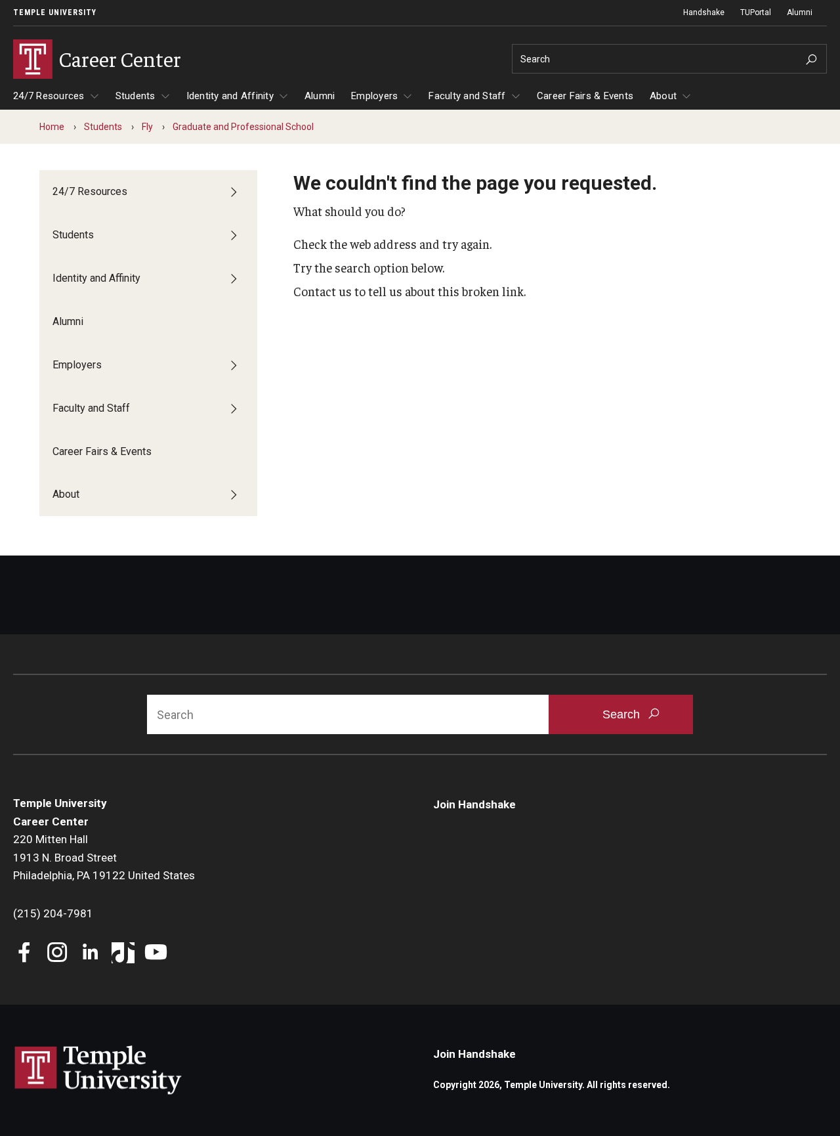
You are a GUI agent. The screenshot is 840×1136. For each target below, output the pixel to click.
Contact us (322, 291)
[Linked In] (90, 953)
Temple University (54, 12)
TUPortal (755, 12)
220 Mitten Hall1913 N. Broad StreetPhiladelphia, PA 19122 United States (104, 857)
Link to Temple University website (98, 1070)
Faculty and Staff (467, 96)
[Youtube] (155, 953)
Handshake (703, 12)
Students (136, 96)
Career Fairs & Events (585, 96)
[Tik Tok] (123, 953)
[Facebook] (24, 953)
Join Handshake (474, 804)
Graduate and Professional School (243, 126)
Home (51, 126)
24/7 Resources (49, 96)
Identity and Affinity (230, 96)
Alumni (799, 12)
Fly (147, 126)
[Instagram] (57, 953)
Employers (374, 96)
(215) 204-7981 (53, 913)
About (663, 96)
